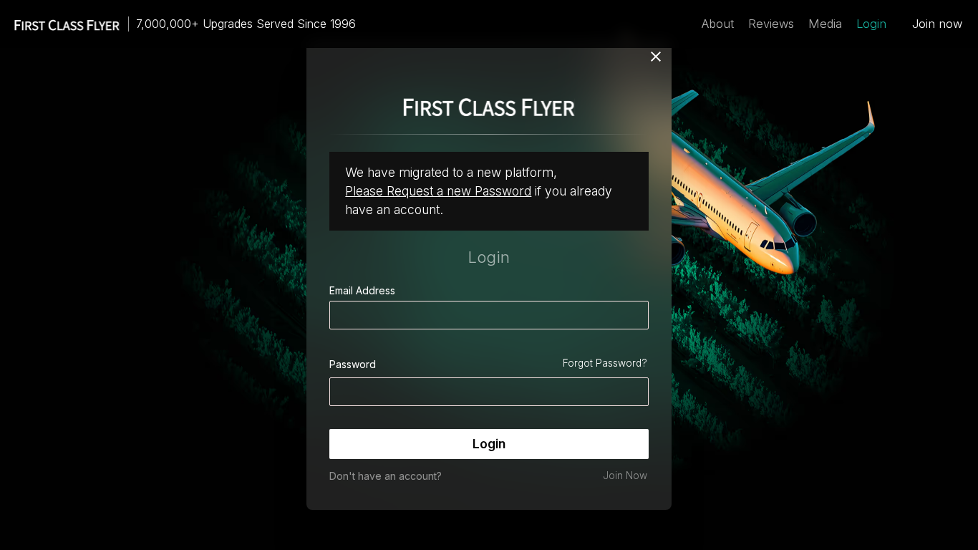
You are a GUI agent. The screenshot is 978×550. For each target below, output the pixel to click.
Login (871, 23)
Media (825, 23)
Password (352, 364)
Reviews (771, 23)
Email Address (362, 290)
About (718, 23)
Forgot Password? (605, 363)
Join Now (625, 475)
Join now (937, 23)
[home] (60, 23)
